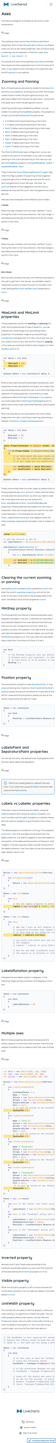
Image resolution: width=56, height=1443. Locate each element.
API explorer (10, 72)
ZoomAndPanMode (17, 115)
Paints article (21, 790)
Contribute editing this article (43, 1440)
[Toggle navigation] (51, 4)
